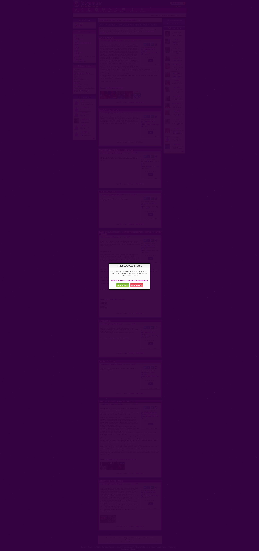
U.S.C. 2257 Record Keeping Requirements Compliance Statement (129, 280)
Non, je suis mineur (136, 285)
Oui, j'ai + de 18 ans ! (122, 285)
